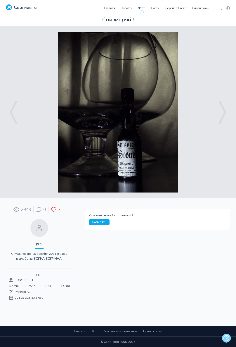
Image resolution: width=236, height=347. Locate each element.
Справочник (200, 8)
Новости (126, 8)
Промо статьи (152, 331)
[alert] (226, 338)
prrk (39, 244)
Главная (109, 8)
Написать (99, 222)
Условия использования (120, 331)
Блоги (155, 8)
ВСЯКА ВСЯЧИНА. (48, 258)
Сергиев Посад (175, 8)
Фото (141, 8)
